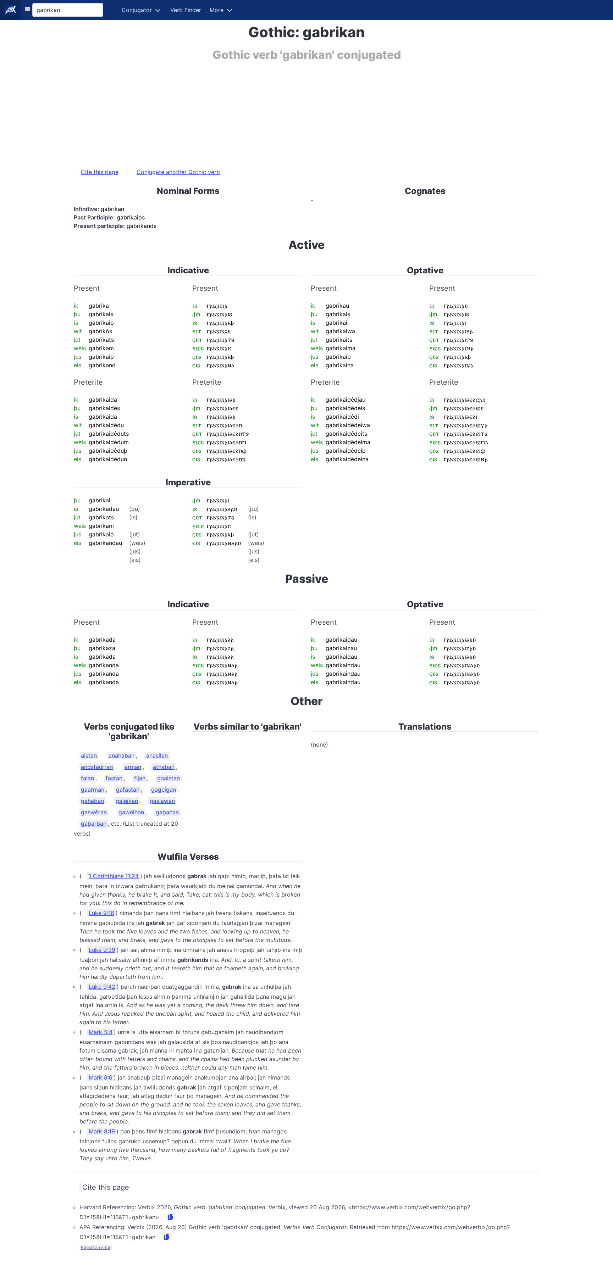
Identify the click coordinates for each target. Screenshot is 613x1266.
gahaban (92, 800)
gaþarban (93, 823)
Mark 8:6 (100, 1077)
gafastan (127, 789)
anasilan (157, 755)
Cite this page (99, 171)
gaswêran (94, 812)
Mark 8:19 (102, 1131)
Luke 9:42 (102, 986)
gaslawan (162, 800)
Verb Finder (185, 9)
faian (87, 778)
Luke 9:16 (101, 912)
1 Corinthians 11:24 (114, 876)
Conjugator (137, 9)
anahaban (121, 755)
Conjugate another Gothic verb (178, 171)
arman (133, 766)
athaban (164, 766)
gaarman (92, 789)
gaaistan (168, 778)
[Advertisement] (286, 111)
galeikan (127, 800)
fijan (139, 778)
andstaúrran (97, 766)
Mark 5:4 (100, 1032)
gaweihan (131, 812)
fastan (114, 778)
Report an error (95, 1247)
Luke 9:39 (102, 949)
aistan (89, 755)
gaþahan (167, 812)
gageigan (163, 789)
